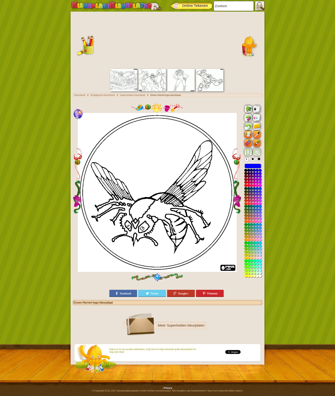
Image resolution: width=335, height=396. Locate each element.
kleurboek (79, 95)
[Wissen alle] (247, 117)
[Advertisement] (167, 40)
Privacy (168, 388)
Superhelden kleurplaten (186, 325)
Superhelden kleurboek (132, 95)
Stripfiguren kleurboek (102, 95)
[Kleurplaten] (116, 6)
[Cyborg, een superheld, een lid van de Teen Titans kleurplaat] (209, 90)
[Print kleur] (256, 117)
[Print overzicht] (256, 108)
